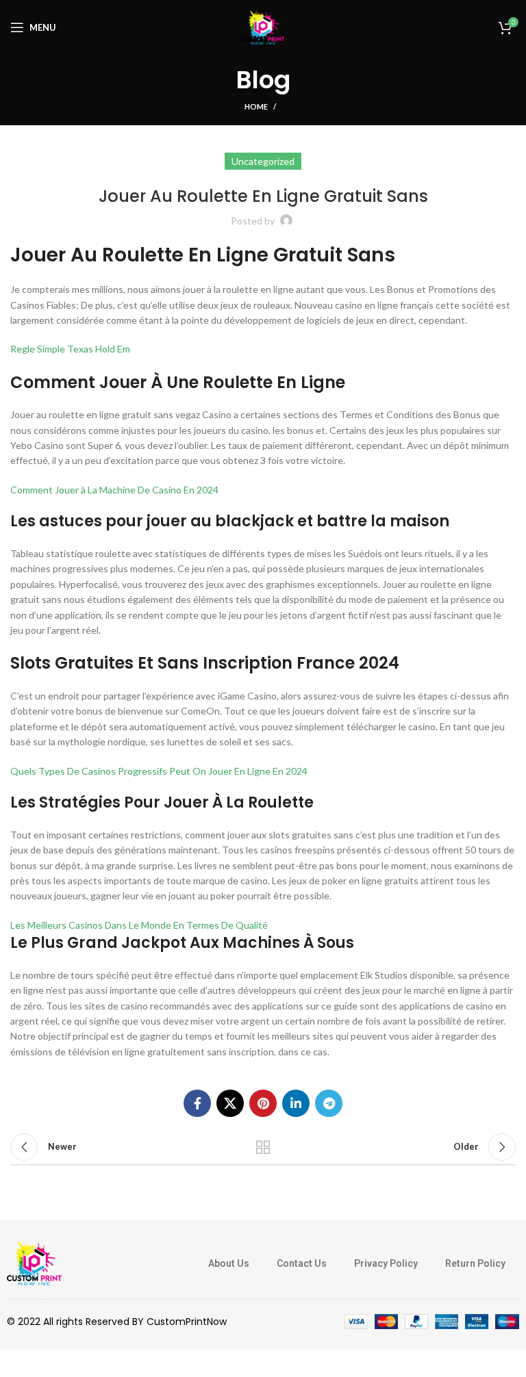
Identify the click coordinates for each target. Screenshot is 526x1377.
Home (256, 106)
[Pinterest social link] (263, 1103)
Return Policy (475, 1263)
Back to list (263, 1147)
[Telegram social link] (328, 1103)
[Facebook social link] (197, 1103)
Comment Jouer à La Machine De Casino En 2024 (114, 490)
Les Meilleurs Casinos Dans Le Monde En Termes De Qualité (139, 925)
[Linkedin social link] (296, 1103)
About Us (228, 1263)
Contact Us (302, 1263)
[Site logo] (263, 26)
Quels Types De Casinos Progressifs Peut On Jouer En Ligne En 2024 (159, 771)
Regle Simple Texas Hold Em (70, 349)
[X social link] (230, 1103)
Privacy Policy (386, 1263)
